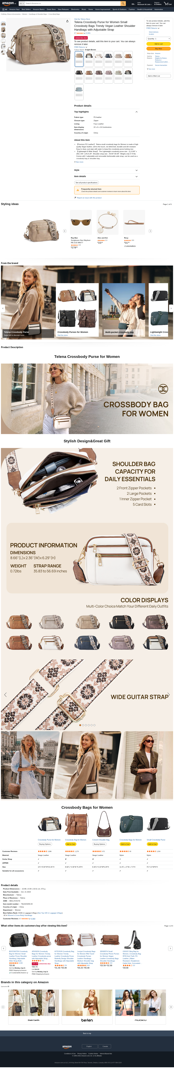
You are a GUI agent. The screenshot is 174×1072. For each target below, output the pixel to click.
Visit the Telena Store (82, 19)
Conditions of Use (70, 1053)
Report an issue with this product (89, 198)
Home (90, 9)
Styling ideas (10, 204)
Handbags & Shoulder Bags (38, 14)
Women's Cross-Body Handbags (20, 915)
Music (84, 9)
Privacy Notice (82, 1053)
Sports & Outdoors (119, 9)
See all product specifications (86, 183)
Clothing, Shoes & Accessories (11, 14)
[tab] (80, 725)
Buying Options (45, 844)
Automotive (158, 9)
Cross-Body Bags (54, 14)
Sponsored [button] (4, 986)
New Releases (63, 9)
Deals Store (51, 9)
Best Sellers (26, 9)
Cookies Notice (93, 1053)
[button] (4, 9)
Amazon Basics (39, 9)
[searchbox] (72, 3)
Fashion (132, 9)
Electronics (75, 9)
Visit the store (63, 335)
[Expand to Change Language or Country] (134, 4)
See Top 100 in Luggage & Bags (50, 913)
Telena (157, 56)
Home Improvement (102, 9)
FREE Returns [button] (79, 47)
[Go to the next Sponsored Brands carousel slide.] (171, 1007)
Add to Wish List (154, 76)
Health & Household (144, 9)
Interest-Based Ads (106, 1053)
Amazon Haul (14, 9)
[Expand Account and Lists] (151, 4)
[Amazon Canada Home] (66, 1047)
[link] (19, 956)
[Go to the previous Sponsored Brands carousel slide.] (3, 1007)
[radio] (3, 24)
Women (24, 14)
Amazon (157, 53)
